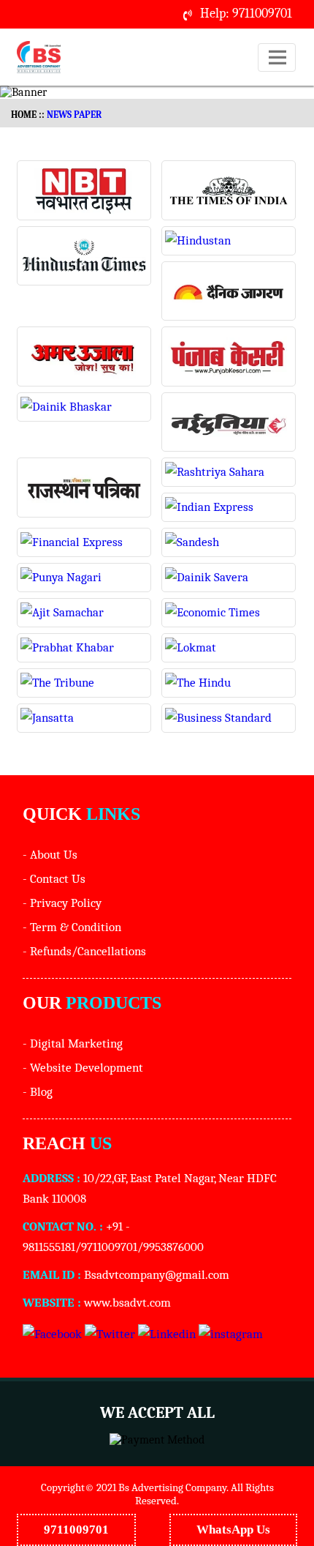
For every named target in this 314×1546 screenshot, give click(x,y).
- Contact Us (54, 879)
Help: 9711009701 (246, 13)
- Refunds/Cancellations (84, 951)
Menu (277, 71)
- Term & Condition (72, 927)
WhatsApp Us (233, 1529)
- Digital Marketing (73, 1043)
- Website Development (83, 1068)
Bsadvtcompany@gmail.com (156, 1275)
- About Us (50, 855)
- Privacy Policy (62, 903)
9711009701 (76, 1529)
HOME (24, 114)
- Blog (38, 1092)
